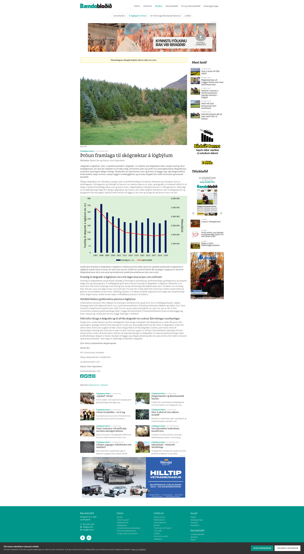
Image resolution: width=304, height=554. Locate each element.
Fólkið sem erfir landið (162, 528)
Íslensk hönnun (159, 517)
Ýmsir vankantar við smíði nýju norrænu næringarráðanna (111, 430)
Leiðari (188, 15)
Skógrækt (104, 385)
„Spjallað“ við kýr (104, 396)
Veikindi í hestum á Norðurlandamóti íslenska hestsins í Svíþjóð (209, 94)
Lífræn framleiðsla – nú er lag (110, 412)
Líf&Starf (147, 6)
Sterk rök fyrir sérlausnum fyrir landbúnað (208, 105)
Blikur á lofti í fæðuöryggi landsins (210, 244)
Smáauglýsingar (210, 6)
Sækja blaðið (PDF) (207, 182)
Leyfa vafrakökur (262, 548)
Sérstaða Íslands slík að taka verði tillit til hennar (211, 116)
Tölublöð (194, 523)
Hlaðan (193, 517)
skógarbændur (94, 385)
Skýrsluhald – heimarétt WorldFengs (163, 446)
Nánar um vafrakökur (139, 549)
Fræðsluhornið (122, 523)
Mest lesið (199, 62)
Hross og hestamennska (126, 531)
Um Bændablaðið (197, 534)
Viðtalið (157, 533)
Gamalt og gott (123, 520)
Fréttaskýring (122, 525)
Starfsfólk (194, 537)
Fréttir (137, 6)
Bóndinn (157, 525)
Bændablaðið (172, 6)
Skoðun (158, 6)
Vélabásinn (158, 539)
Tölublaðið (200, 171)
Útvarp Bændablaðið (190, 6)
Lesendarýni (119, 15)
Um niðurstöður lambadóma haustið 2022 (165, 430)
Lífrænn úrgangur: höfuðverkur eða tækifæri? (113, 446)
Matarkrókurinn (159, 520)
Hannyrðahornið (160, 523)
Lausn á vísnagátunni (211, 221)
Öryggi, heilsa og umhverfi (127, 533)
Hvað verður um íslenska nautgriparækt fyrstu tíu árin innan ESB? (212, 234)
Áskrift (193, 540)
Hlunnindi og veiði (161, 536)
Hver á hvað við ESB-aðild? (210, 72)
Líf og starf (158, 531)
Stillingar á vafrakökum (287, 548)
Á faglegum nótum (137, 15)
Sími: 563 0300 (88, 524)
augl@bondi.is (88, 530)
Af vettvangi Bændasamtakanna (165, 15)
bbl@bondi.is (87, 527)
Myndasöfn (195, 525)
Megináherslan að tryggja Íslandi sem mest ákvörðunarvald (212, 82)
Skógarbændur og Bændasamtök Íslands (167, 397)
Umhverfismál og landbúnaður (128, 528)
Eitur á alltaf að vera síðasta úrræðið (165, 413)
